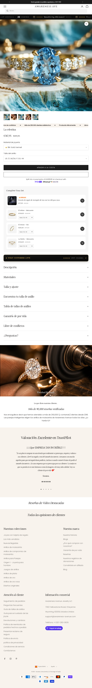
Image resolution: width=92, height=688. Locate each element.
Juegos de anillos (11, 569)
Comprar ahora (46, 174)
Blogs (65, 539)
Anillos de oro (9, 577)
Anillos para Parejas (12, 558)
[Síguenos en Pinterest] (16, 659)
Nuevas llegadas (11, 543)
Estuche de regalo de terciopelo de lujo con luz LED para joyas (39, 200)
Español (53, 667)
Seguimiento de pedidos (14, 601)
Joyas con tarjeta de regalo (16, 535)
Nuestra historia (70, 535)
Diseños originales (11, 585)
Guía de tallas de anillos (14, 609)
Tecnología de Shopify (55, 672)
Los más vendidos (11, 539)
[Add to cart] (82, 201)
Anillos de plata (10, 573)
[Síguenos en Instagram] (10, 659)
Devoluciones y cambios (14, 620)
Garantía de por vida (72, 550)
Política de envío (11, 638)
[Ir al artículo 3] (21, 117)
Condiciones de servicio (14, 646)
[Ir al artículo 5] (35, 117)
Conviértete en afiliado (73, 565)
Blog (65, 569)
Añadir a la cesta (46, 167)
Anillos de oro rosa (12, 581)
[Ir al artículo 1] (7, 117)
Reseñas (67, 554)
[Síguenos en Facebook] (5, 659)
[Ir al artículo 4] (28, 117)
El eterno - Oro (23, 225)
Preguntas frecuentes (13, 605)
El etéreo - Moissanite (25, 211)
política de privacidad (13, 642)
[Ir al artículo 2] (14, 117)
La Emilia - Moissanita (26, 239)
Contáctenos (9, 650)
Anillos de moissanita (13, 547)
